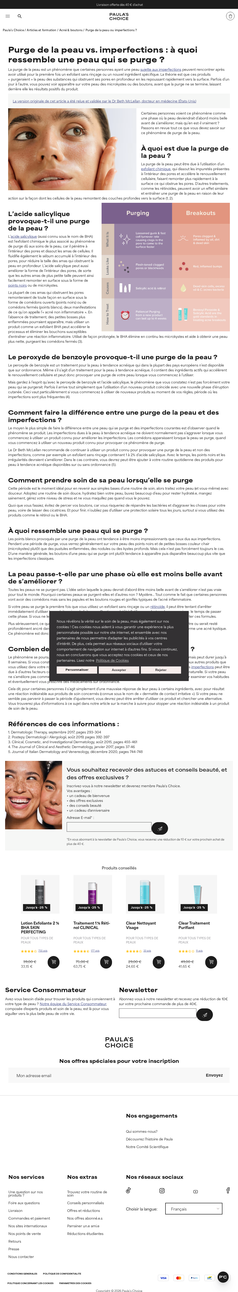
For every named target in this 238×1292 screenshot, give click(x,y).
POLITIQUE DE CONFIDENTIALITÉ (62, 1274)
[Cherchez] (19, 17)
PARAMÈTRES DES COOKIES (75, 1283)
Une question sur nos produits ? (25, 1193)
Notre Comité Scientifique (147, 1147)
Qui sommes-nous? (142, 1131)
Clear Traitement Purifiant (194, 925)
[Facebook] (228, 1190)
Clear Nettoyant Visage (141, 925)
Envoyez (214, 1075)
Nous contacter (21, 1256)
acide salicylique (24, 236)
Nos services (26, 1176)
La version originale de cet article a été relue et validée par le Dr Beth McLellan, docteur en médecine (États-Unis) (104, 101)
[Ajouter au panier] (54, 962)
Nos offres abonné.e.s (84, 1218)
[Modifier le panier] (230, 16)
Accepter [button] (119, 670)
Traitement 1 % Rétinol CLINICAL (91, 925)
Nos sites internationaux (27, 1226)
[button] (223, 1277)
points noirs (17, 285)
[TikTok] (128, 1190)
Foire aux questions (24, 1203)
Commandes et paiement (29, 1218)
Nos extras (82, 1176)
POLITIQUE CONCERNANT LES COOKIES (30, 1283)
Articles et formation (42, 29)
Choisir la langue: (141, 1209)
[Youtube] (195, 1191)
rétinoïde (157, 606)
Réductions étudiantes (85, 1233)
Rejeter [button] (160, 670)
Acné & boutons (71, 29)
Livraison (15, 1210)
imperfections (202, 666)
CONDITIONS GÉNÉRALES (22, 1274)
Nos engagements (151, 1115)
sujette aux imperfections (160, 69)
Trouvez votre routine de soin (87, 1193)
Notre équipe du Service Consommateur (73, 1003)
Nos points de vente (24, 1233)
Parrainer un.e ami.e (83, 1226)
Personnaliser (77, 670)
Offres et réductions (83, 1210)
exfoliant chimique (156, 168)
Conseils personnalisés (85, 1203)
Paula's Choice (14, 29)
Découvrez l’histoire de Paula (149, 1139)
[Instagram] (162, 1191)
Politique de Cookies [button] (112, 660)
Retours (14, 1241)
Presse (13, 1249)
